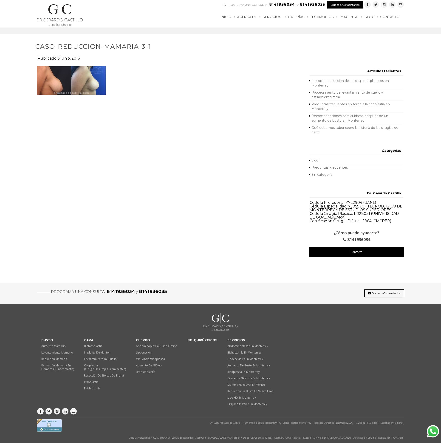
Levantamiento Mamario (57, 352)
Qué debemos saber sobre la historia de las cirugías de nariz (354, 130)
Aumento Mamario (53, 346)
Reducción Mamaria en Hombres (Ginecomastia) (57, 367)
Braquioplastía (145, 372)
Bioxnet (399, 422)
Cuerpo (143, 340)
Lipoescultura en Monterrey (245, 359)
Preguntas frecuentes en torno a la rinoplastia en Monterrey (350, 106)
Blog (369, 17)
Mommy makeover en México (246, 385)
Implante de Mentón (97, 352)
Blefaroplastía (93, 346)
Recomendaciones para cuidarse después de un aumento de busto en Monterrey (349, 118)
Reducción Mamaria (54, 359)
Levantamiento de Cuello (100, 359)
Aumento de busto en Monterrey (248, 365)
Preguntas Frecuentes (329, 167)
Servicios (272, 17)
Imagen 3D (349, 17)
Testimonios (322, 17)
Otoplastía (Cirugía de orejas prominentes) (105, 367)
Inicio (226, 17)
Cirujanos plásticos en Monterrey (248, 378)
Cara (88, 340)
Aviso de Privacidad (367, 422)
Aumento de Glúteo (149, 365)
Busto (47, 340)
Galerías (296, 17)
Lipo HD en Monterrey (241, 398)
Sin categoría (321, 175)
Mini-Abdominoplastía (150, 359)
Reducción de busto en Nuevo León (250, 391)
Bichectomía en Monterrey (244, 352)
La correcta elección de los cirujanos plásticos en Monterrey (350, 83)
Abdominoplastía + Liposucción (156, 346)
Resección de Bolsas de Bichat (104, 375)
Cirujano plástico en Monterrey (247, 404)
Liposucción (144, 352)
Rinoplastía (91, 382)
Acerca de (247, 17)
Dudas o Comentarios (345, 4)
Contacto (390, 17)
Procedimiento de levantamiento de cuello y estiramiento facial (347, 94)
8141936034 (358, 239)
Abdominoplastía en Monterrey (247, 346)
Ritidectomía (92, 388)
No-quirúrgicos (202, 340)
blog (315, 160)
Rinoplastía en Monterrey (243, 372)
